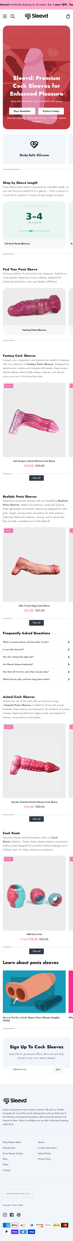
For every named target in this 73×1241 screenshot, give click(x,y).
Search (41, 1142)
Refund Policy (44, 1153)
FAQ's (6, 1164)
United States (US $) (16, 1194)
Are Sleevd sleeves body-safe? (18, 664)
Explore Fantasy (51, 111)
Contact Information (47, 1147)
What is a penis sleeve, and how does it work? (26, 642)
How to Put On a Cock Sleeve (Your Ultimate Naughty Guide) (31, 1019)
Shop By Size (9, 1147)
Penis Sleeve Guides (13, 1153)
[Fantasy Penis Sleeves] (34, 311)
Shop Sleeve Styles (12, 1142)
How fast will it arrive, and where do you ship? (26, 671)
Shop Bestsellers (22, 111)
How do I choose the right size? (18, 656)
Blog (5, 1158)
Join (58, 1069)
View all (36, 477)
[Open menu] (3, 16)
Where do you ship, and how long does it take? (26, 679)
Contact (6, 1170)
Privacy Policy (44, 1158)
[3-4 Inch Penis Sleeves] (34, 225)
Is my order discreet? (13, 649)
